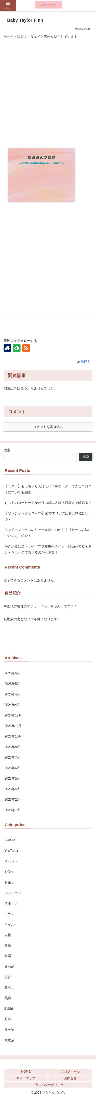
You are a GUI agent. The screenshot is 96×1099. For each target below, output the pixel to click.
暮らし (9, 987)
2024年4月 (12, 705)
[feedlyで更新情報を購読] (17, 348)
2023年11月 (12, 726)
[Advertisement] (48, 94)
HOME (26, 1071)
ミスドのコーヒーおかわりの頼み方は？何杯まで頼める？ (48, 503)
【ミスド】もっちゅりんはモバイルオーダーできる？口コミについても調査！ (48, 489)
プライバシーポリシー (48, 1084)
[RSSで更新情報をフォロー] (26, 348)
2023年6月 (12, 768)
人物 (7, 935)
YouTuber (11, 851)
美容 (7, 998)
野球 (7, 1019)
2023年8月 (12, 747)
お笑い (9, 872)
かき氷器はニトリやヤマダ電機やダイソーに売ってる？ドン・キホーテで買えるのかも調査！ (48, 549)
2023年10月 (13, 736)
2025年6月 (12, 673)
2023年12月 (13, 715)
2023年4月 (12, 789)
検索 (7, 450)
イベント (11, 861)
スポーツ (11, 903)
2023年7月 (12, 757)
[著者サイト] (7, 348)
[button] (87, 801)
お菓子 (9, 882)
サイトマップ (26, 1078)
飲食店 (9, 1040)
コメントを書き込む (48, 427)
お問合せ (70, 1078)
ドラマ (9, 914)
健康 (7, 945)
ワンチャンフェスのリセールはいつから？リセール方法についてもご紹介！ (48, 533)
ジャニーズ (12, 893)
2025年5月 (12, 684)
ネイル (9, 924)
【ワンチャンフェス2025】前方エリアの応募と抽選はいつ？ (46, 516)
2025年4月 (12, 694)
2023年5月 (12, 778)
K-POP (9, 840)
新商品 (9, 966)
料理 (7, 956)
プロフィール (70, 1071)
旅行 (7, 977)
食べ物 (9, 1029)
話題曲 (9, 1008)
